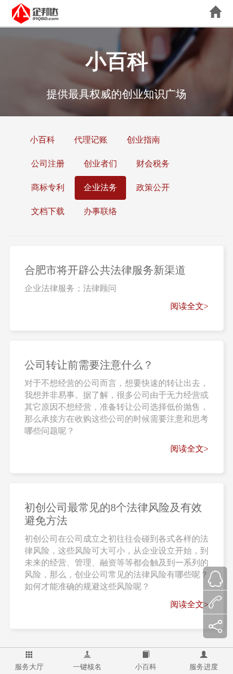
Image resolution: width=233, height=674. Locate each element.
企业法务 (100, 187)
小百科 (146, 667)
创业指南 (143, 139)
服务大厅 (29, 667)
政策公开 (153, 187)
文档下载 (48, 211)
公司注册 (48, 163)
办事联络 (100, 211)
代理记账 (91, 139)
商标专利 (48, 187)
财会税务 (153, 163)
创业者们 (100, 163)
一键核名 (87, 667)
